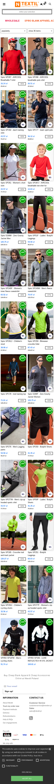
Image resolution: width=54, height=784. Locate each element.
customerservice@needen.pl (40, 706)
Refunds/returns (9, 716)
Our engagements (10, 723)
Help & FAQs (8, 719)
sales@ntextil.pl (35, 711)
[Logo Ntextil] (27, 4)
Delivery (6, 713)
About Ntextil (8, 703)
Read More (38, 755)
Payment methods (10, 709)
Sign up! (9, 691)
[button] (41, 4)
